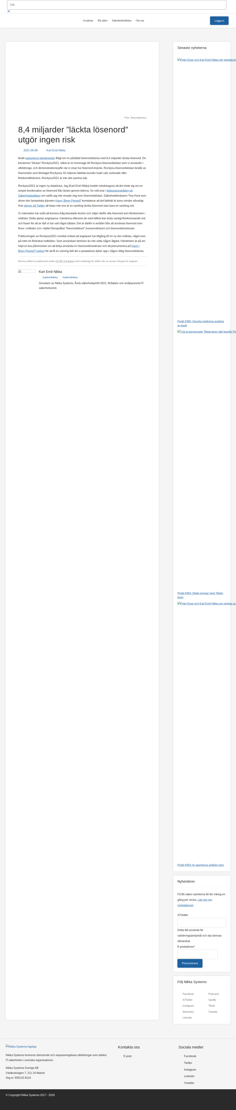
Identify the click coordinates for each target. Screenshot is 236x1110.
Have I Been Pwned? (68, 200)
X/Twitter (182, 915)
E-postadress (186, 946)
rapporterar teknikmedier (40, 158)
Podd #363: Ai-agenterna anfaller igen (200, 865)
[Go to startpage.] (17, 21)
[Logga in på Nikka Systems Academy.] (205, 20)
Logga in (219, 20)
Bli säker (102, 20)
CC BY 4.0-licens (64, 261)
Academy (88, 20)
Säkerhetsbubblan (121, 20)
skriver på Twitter (34, 205)
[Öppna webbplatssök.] (200, 20)
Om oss (140, 20)
